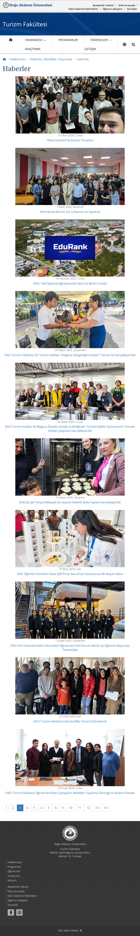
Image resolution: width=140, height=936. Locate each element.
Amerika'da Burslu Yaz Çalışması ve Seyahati (70, 212)
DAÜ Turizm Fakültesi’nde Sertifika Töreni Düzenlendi (70, 721)
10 (70, 808)
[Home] (4, 59)
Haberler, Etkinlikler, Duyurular (51, 59)
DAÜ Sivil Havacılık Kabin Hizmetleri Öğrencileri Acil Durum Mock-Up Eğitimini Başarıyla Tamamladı (70, 648)
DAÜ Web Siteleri (68, 930)
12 (88, 808)
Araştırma (32, 49)
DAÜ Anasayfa (126, 5)
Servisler (132, 9)
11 (79, 808)
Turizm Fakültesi (25, 24)
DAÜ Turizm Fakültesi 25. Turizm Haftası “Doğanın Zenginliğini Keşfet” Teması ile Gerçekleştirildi (70, 355)
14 (105, 808)
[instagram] (19, 912)
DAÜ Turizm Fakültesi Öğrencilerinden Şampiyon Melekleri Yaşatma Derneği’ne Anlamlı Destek (70, 793)
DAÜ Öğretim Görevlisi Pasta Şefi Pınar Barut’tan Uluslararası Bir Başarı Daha (70, 574)
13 (97, 808)
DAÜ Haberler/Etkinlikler (83, 9)
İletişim (90, 49)
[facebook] (11, 912)
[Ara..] (133, 44)
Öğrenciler (99, 40)
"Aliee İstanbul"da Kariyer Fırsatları (70, 140)
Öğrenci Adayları (112, 9)
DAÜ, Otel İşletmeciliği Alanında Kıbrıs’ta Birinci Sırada (70, 283)
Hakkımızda (33, 40)
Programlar (68, 40)
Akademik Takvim (103, 5)
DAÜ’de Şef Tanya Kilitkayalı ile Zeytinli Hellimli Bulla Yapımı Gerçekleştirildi (70, 502)
